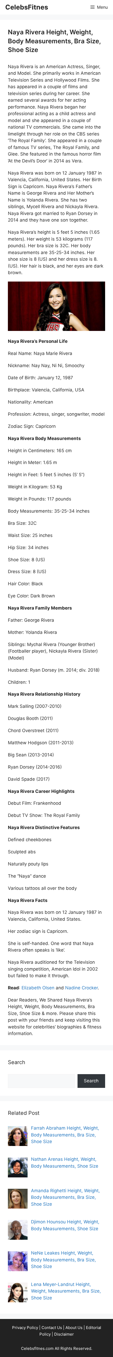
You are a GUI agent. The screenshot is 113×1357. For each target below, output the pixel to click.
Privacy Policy (25, 1327)
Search (91, 1080)
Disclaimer (64, 1334)
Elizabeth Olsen (38, 987)
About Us (74, 1327)
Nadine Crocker (81, 987)
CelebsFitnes (26, 7)
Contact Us (52, 1327)
